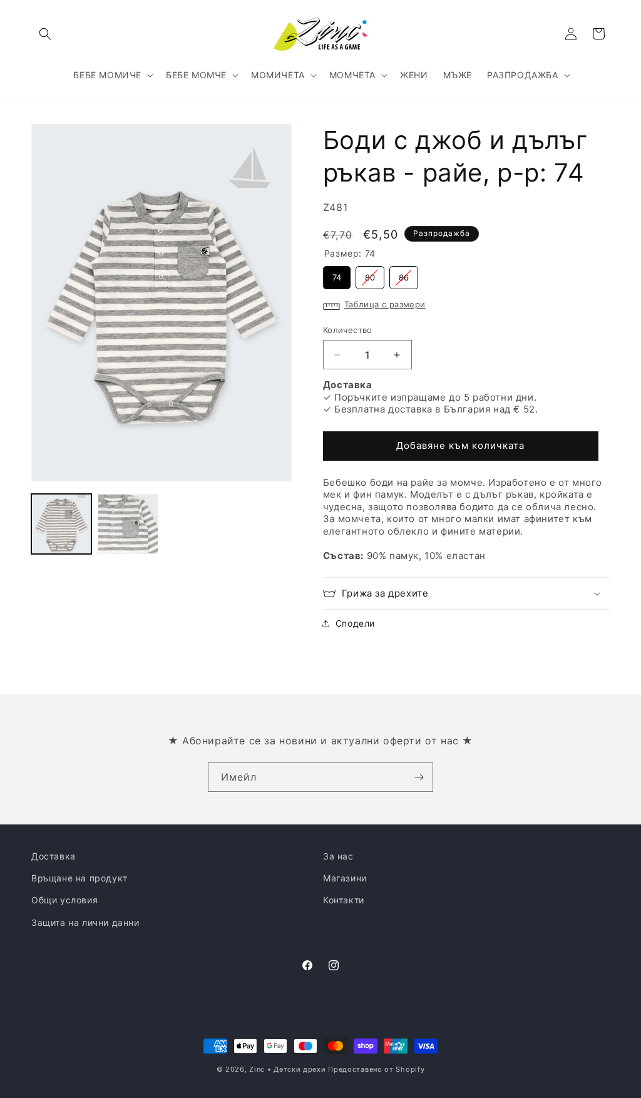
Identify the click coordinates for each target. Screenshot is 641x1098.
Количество (347, 330)
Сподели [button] (355, 623)
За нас (338, 856)
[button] (45, 34)
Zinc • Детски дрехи (287, 1069)
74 (337, 274)
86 (403, 274)
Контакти (343, 900)
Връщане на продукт (79, 878)
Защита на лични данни (85, 922)
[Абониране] (419, 777)
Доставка (53, 856)
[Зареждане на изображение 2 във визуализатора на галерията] (128, 524)
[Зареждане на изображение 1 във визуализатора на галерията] (61, 524)
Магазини (345, 878)
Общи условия (64, 900)
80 (370, 274)
